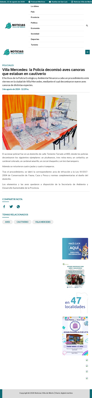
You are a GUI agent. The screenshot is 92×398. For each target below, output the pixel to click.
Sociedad (35, 34)
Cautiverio (22, 222)
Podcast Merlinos (38, 2)
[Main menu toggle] (87, 52)
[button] (87, 25)
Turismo (34, 45)
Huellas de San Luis (59, 2)
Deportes (35, 39)
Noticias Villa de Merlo (83, 2)
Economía (35, 28)
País (33, 12)
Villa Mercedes (42, 222)
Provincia (35, 17)
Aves (7, 222)
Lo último (35, 6)
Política (34, 23)
